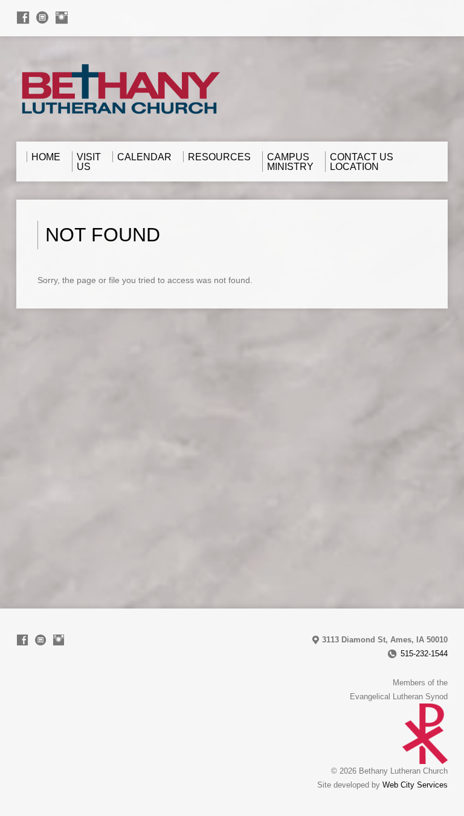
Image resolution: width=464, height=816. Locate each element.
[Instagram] (62, 17)
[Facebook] (23, 17)
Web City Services (415, 784)
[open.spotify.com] (42, 17)
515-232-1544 (424, 653)
